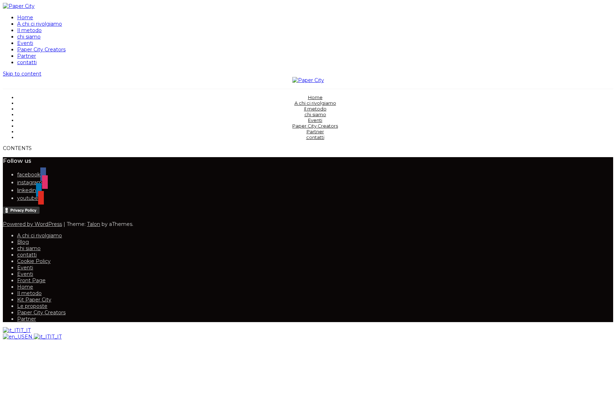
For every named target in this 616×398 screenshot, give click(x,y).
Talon (93, 224)
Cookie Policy (34, 261)
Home (25, 17)
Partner (26, 56)
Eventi (25, 43)
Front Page (31, 280)
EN (29, 337)
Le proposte (32, 306)
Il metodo (29, 30)
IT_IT (25, 330)
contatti (27, 62)
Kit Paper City (34, 299)
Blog (23, 242)
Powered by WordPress (32, 224)
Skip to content (22, 74)
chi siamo (29, 36)
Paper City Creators (41, 49)
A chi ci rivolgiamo (39, 24)
